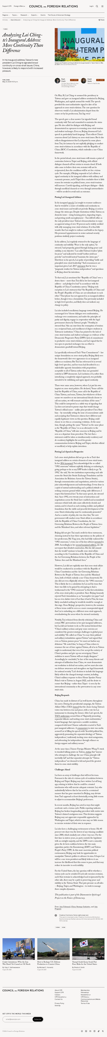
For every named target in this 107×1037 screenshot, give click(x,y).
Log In (92, 6)
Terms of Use (85, 1003)
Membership (85, 990)
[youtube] (90, 1031)
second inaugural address (86, 545)
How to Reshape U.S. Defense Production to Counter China (48, 963)
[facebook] (82, 1031)
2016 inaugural (66, 463)
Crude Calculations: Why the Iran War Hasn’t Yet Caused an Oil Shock (16, 963)
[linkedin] (86, 1031)
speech (71, 203)
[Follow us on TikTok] (98, 1031)
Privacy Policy (59, 1003)
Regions (5, 15)
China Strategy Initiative (80, 907)
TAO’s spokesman (62, 716)
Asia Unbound (64, 907)
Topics (14, 15)
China (63, 927)
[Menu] (102, 6)
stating (88, 752)
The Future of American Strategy (59, 15)
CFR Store (84, 997)
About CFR (58, 990)
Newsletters (85, 995)
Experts (34, 15)
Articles (5, 20)
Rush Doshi (63, 80)
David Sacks (90, 80)
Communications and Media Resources (90, 1000)
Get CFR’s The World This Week (17, 1014)
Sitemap (58, 1006)
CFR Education (60, 997)
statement (81, 266)
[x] (102, 1031)
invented (98, 542)
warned (76, 707)
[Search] (97, 6)
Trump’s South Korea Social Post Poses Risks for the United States (84, 963)
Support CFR (7, 6)
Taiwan (5, 29)
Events (43, 15)
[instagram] (94, 1031)
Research (24, 15)
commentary (82, 728)
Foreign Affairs (19, 6)
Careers (57, 995)
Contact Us (58, 999)
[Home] (53, 6)
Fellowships (85, 992)
